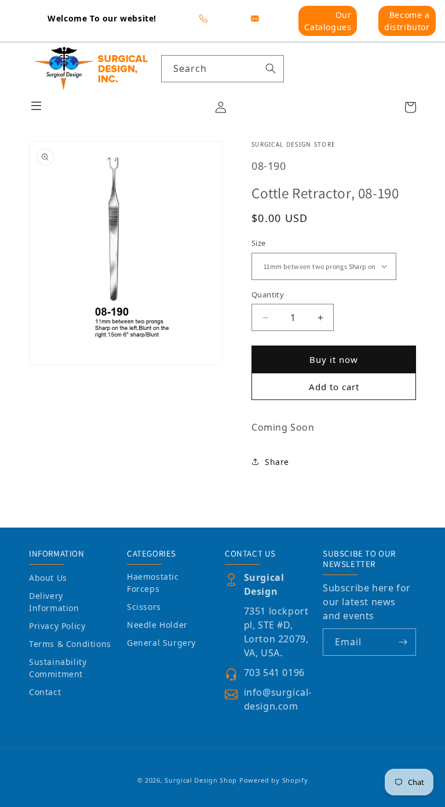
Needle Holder (157, 624)
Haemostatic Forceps (153, 582)
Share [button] (277, 461)
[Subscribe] (402, 642)
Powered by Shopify (273, 780)
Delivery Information (54, 601)
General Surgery (161, 642)
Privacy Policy (57, 625)
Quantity (267, 294)
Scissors (144, 606)
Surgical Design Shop (201, 780)
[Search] (270, 68)
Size (258, 243)
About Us (48, 577)
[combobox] (223, 69)
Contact (45, 691)
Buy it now (333, 359)
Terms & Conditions (70, 643)
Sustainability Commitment (57, 667)
